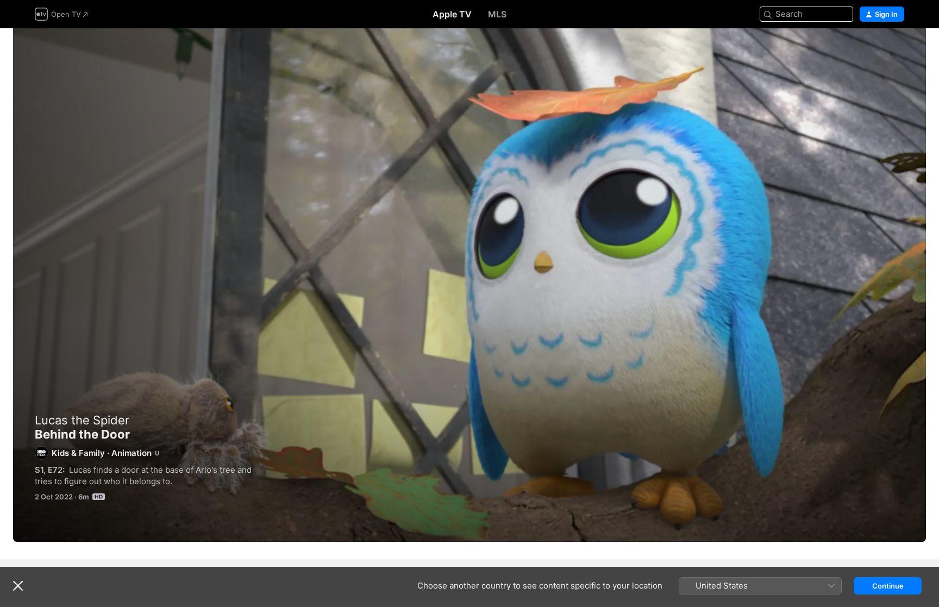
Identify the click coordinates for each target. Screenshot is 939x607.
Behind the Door (469, 285)
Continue (888, 585)
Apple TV (452, 14)
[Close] (18, 586)
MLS (497, 14)
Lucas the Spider (82, 420)
